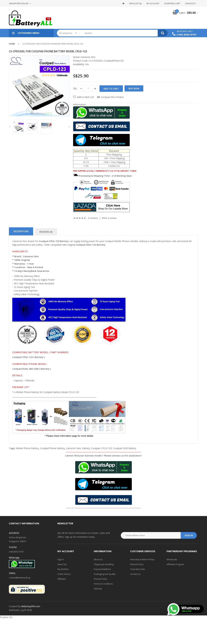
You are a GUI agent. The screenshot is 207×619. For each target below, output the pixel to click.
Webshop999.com (30, 606)
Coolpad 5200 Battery (124, 448)
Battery (86, 448)
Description (21, 231)
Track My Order (137, 569)
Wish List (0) (135, 3)
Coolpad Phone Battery (52, 448)
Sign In (60, 559)
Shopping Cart (172, 3)
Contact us (135, 574)
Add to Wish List (85, 97)
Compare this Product (112, 97)
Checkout (190, 3)
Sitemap (98, 588)
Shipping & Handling (104, 564)
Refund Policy (137, 564)
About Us (98, 559)
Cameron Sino (88, 57)
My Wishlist (62, 569)
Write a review (109, 218)
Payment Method (102, 569)
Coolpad (95, 448)
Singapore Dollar (18, 3)
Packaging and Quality (105, 574)
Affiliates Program (175, 564)
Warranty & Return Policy (142, 559)
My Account (152, 3)
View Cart (62, 564)
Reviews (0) (45, 231)
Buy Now (134, 88)
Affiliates (61, 578)
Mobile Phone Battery (27, 448)
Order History (64, 574)
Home (12, 43)
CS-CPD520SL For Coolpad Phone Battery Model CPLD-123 (52, 43)
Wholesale (172, 559)
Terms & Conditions (103, 583)
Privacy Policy (100, 578)
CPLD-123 (106, 448)
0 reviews (93, 218)
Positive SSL (6, 617)
